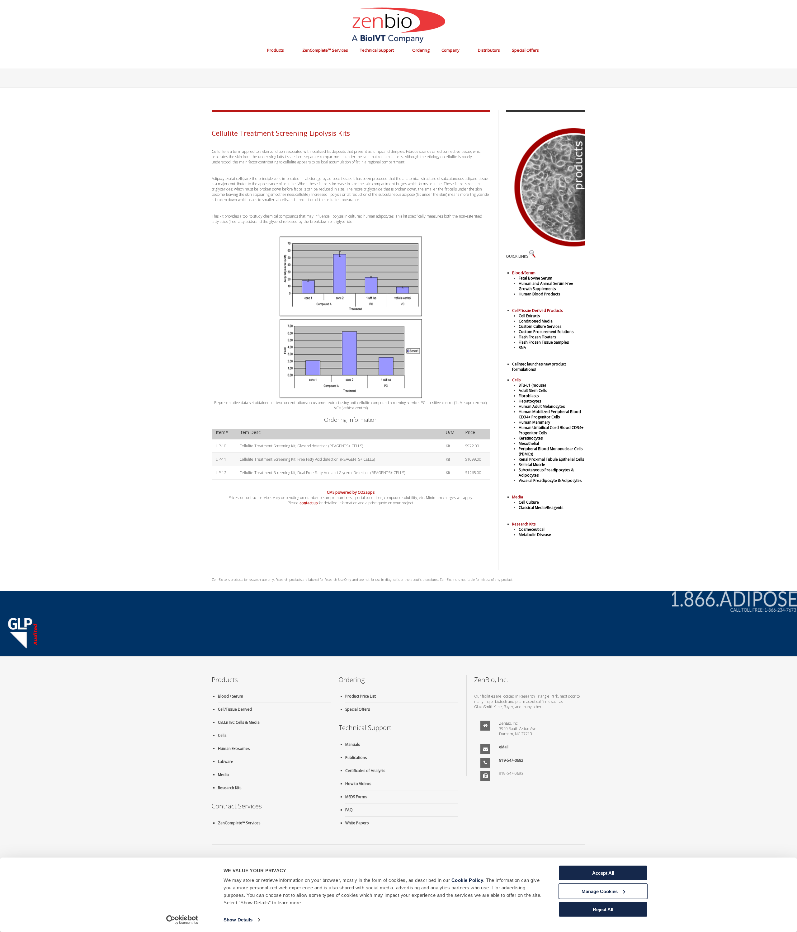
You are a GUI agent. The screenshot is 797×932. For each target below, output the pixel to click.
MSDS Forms (356, 796)
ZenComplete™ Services (325, 50)
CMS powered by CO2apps (351, 492)
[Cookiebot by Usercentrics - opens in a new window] (182, 920)
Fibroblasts (529, 395)
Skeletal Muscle (532, 464)
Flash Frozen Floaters (537, 337)
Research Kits (229, 787)
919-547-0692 (511, 760)
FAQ (349, 809)
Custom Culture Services (540, 326)
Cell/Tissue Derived (235, 709)
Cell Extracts (529, 315)
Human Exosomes (234, 748)
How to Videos (358, 783)
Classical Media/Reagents (541, 507)
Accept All (603, 873)
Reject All (603, 909)
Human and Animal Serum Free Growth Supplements (546, 286)
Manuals (352, 744)
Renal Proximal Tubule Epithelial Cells (551, 459)
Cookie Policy (467, 880)
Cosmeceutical (532, 529)
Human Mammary (534, 422)
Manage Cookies (600, 891)
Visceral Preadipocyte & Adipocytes (550, 480)
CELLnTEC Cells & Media (239, 722)
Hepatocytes (530, 401)
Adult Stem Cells (533, 390)
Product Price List (360, 696)
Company (450, 50)
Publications (356, 757)
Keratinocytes (531, 438)
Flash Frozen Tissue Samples (544, 342)
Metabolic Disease (535, 534)
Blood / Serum (230, 696)
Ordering (421, 50)
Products (275, 50)
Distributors (489, 50)
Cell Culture (529, 502)
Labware (225, 761)
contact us (308, 503)
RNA (522, 347)
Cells (222, 735)
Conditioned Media (536, 321)
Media (223, 774)
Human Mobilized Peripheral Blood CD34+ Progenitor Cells (550, 414)
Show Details (238, 919)
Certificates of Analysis (365, 770)
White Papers (357, 823)
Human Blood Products (539, 294)
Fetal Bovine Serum (535, 278)
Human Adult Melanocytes (542, 406)
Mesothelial (529, 443)
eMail (503, 747)
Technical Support (377, 50)
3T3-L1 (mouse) (532, 385)
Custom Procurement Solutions (546, 331)
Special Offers (525, 50)
